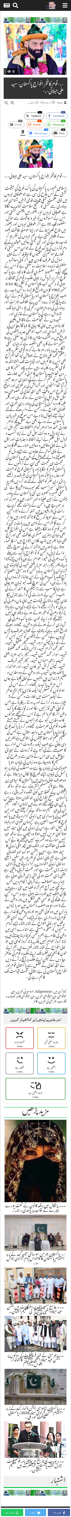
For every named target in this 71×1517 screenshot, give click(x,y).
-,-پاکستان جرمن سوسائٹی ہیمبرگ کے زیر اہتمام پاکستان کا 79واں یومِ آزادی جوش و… (35, 1259)
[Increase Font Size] (12, 103)
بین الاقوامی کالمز (25, 997)
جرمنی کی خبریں (47, 1001)
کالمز (35, 1001)
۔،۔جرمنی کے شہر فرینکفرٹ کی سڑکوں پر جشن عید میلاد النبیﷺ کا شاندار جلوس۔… (35, 1360)
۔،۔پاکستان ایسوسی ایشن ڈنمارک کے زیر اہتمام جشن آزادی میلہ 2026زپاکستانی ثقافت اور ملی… (35, 1413)
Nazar (60, 103)
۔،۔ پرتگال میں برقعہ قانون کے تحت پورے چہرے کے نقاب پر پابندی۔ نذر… (35, 1208)
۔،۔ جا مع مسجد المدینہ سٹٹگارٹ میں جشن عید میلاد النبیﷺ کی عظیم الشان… (35, 1309)
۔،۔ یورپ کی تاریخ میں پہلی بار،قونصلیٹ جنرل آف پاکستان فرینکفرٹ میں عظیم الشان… (35, 1466)
